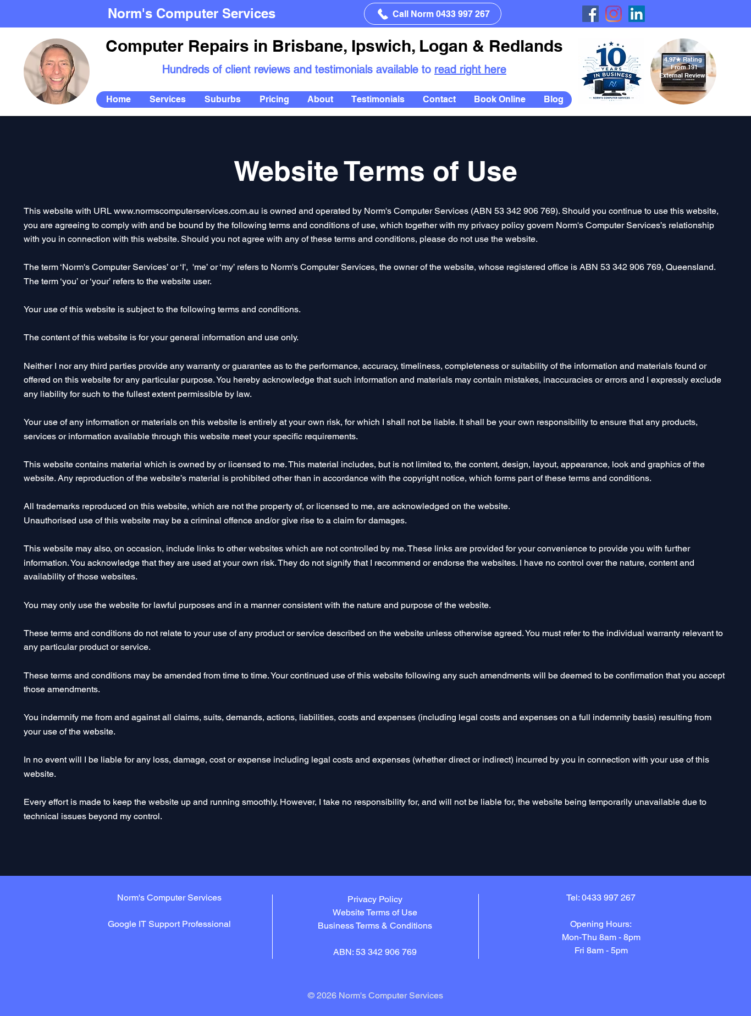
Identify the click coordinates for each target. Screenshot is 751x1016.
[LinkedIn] (636, 13)
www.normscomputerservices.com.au (186, 211)
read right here (470, 69)
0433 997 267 (609, 897)
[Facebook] (590, 13)
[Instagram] (613, 13)
